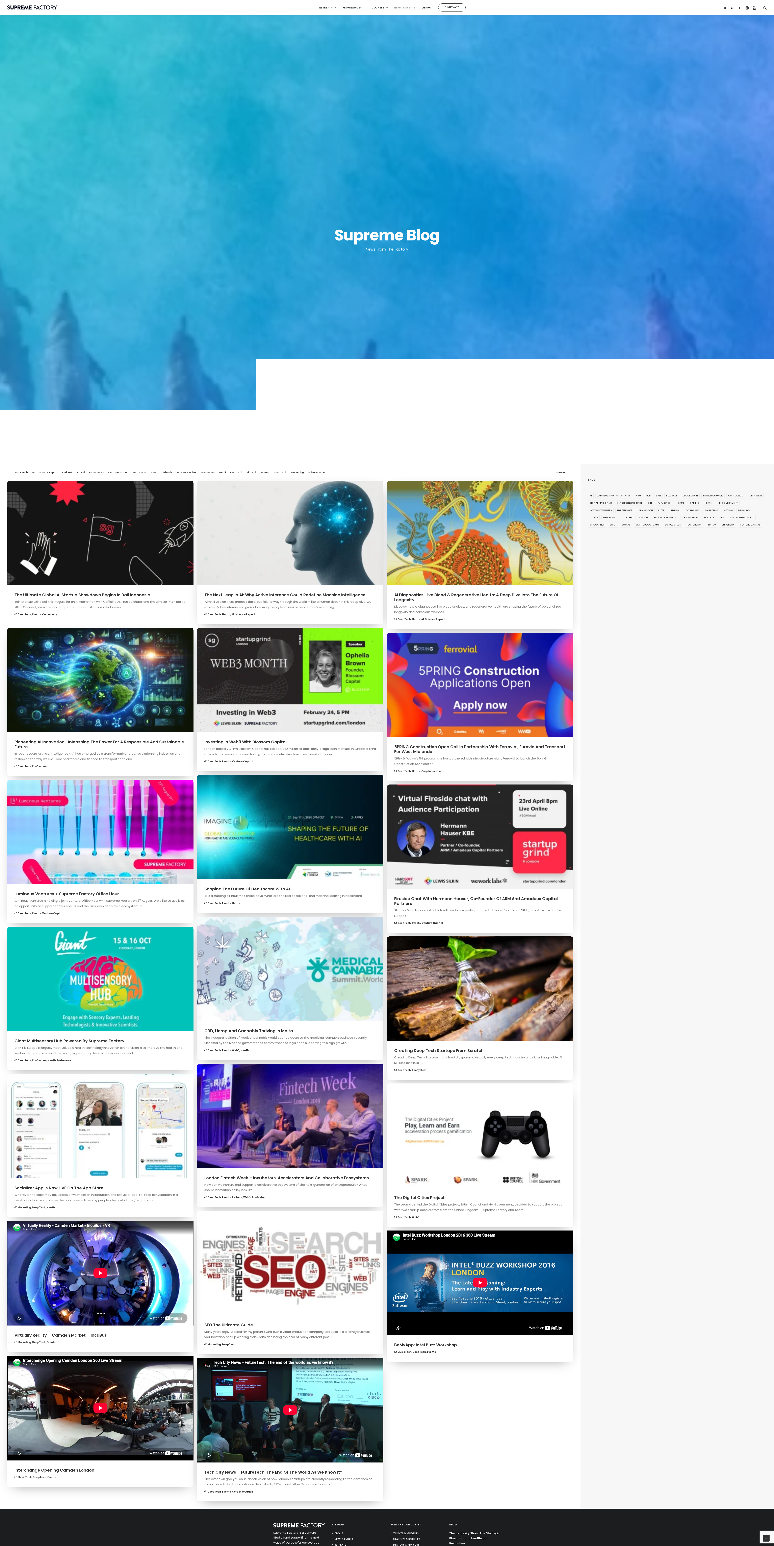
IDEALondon (645, 510)
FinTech (252, 472)
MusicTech (21, 472)
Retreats (326, 7)
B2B (648, 495)
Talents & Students (406, 1533)
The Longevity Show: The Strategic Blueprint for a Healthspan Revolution (474, 1538)
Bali (658, 495)
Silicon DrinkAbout (741, 517)
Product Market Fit (666, 517)
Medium (728, 510)
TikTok (712, 524)
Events (265, 472)
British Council (713, 495)
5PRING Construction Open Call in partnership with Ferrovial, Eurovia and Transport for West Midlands (479, 749)
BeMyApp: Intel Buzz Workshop (425, 1345)
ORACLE (643, 517)
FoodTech (236, 472)
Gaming (694, 503)
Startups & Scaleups (406, 1539)
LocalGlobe (692, 510)
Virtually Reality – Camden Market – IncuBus (61, 1335)
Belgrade (671, 495)
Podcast (67, 472)
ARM (638, 495)
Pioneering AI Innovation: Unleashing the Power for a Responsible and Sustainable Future (99, 744)
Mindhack (744, 510)
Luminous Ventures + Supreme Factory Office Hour (67, 894)
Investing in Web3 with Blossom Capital (245, 742)
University (728, 524)
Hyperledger (625, 510)
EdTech (167, 472)
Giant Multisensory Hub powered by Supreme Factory (69, 1041)
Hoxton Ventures (601, 510)
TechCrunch (694, 524)
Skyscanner (597, 524)
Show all (561, 472)
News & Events (405, 7)
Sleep (613, 524)
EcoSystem (207, 472)
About (427, 7)
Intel (661, 510)
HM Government (728, 503)
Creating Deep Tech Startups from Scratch (439, 1050)
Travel (81, 472)
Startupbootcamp (648, 524)
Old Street (627, 517)
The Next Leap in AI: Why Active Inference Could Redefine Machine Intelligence (284, 595)
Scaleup (709, 517)
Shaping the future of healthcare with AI (247, 889)
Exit (650, 503)
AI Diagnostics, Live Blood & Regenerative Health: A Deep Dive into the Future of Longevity (476, 597)
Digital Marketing (601, 503)
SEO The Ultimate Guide (228, 1325)
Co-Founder (736, 495)
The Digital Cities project (419, 1197)
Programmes (352, 7)
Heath (154, 472)
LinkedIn (674, 510)
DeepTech (280, 472)
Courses (377, 7)
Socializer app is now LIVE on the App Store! (60, 1188)
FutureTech (665, 503)
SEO (721, 517)
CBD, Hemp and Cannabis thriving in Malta (248, 1031)
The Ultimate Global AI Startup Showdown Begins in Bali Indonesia (82, 595)
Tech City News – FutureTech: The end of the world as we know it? (273, 1472)
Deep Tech (756, 495)
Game (681, 503)
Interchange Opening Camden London (54, 1470)
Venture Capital (186, 472)
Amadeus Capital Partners (613, 495)
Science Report (48, 472)
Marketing (297, 472)
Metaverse (139, 472)
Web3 (222, 472)
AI (33, 472)
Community (96, 472)
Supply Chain (673, 524)
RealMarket (691, 517)
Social (626, 524)
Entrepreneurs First (629, 503)
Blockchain (690, 495)
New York (609, 517)
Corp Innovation (118, 472)
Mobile (594, 517)
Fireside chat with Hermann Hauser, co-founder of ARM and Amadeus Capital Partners (476, 901)
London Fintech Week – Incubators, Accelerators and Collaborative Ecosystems (286, 1178)
